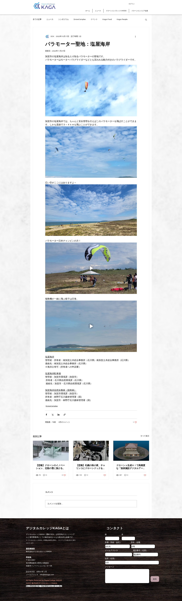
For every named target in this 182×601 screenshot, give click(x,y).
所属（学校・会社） (113, 542)
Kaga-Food (107, 19)
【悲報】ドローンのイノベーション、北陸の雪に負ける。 (50, 467)
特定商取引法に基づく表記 (51, 586)
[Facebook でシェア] (46, 414)
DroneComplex (80, 19)
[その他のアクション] (135, 36)
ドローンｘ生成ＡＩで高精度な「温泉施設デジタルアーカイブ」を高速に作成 (130, 467)
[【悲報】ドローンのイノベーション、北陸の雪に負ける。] (51, 451)
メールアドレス (111, 550)
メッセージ (109, 567)
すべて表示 (145, 436)
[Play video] (91, 268)
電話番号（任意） (140, 550)
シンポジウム (63, 19)
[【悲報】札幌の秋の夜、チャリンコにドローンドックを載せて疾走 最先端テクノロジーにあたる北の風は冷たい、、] (91, 451)
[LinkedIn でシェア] (58, 414)
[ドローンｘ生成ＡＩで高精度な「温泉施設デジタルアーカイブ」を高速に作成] (131, 451)
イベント (94, 19)
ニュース (49, 19)
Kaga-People (122, 19)
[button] (146, 19)
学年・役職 (135, 542)
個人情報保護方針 (33, 586)
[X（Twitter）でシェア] (52, 414)
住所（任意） (110, 558)
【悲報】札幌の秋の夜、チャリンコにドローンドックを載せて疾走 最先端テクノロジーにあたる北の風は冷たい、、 (90, 467)
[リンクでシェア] (64, 414)
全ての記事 (37, 19)
